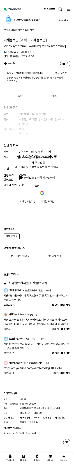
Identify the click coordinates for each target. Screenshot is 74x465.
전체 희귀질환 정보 (13, 29)
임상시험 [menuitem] (37, 460)
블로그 (23, 422)
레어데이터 (25, 417)
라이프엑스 (60, 417)
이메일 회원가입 (28, 201)
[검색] (60, 9)
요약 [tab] (20, 96)
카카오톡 (33, 422)
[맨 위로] (66, 442)
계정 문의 (38, 413)
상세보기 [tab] (53, 96)
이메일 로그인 (47, 201)
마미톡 (36, 417)
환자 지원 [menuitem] (64, 460)
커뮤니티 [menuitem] (50, 460)
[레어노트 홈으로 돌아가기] (13, 9)
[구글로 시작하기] (42, 193)
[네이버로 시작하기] (31, 193)
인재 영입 (47, 417)
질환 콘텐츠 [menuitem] (24, 460)
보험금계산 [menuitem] (10, 460)
